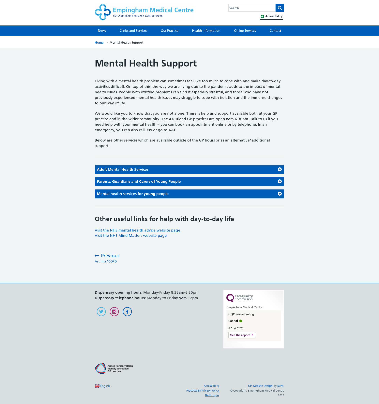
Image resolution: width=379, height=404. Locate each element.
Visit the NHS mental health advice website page (137, 230)
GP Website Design (260, 386)
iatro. (280, 386)
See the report (240, 335)
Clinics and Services (133, 31)
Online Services (245, 31)
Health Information (206, 31)
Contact (275, 31)
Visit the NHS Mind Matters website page (131, 235)
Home (99, 42)
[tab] (189, 169)
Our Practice (169, 31)
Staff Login (212, 395)
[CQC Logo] (239, 301)
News (102, 31)
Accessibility (211, 386)
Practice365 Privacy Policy (202, 390)
